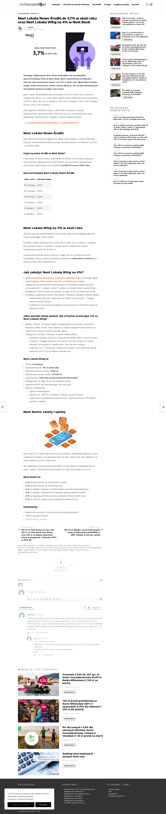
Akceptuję (43, 805)
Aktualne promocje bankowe (76, 4)
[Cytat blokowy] (47, 599)
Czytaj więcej (69, 692)
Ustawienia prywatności (21, 805)
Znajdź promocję (121, 4)
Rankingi (56, 4)
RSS (110, 791)
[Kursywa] (31, 599)
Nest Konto (36, 550)
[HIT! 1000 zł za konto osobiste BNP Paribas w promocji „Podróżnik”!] (115, 93)
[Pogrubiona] (28, 599)
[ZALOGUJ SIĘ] (151, 4)
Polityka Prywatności (25, 799)
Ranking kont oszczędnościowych (77, 794)
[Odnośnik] (54, 599)
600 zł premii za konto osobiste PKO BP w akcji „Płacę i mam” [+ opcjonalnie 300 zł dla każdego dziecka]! (131, 127)
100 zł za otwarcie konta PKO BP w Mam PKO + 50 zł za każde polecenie (129, 118)
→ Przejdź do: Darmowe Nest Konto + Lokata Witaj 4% (51, 122)
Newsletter (113, 794)
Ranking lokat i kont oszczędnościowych (79, 789)
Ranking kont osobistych (73, 796)
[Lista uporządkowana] (41, 599)
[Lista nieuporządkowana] (44, 599)
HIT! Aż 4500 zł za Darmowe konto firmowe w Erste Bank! (129, 182)
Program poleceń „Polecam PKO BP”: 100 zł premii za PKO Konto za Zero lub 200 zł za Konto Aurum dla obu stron (130, 137)
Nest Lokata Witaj (80, 550)
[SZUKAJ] (147, 4)
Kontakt (135, 4)
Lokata (59, 545)
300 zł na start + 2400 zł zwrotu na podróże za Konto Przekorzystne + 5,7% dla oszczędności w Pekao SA (134, 21)
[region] (29, 799)
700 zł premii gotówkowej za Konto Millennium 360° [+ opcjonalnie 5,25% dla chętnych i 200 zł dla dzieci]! (81, 705)
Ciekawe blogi (114, 789)
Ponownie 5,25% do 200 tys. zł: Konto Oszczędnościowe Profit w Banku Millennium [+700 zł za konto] (82, 678)
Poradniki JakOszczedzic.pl (74, 803)
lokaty (86, 545)
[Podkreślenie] (35, 599)
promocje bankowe (28, 552)
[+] (60, 599)
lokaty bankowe (27, 548)
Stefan (51, 641)
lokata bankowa (73, 545)
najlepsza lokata (45, 548)
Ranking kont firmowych (73, 798)
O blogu (107, 4)
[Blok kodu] (50, 599)
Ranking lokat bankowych (73, 791)
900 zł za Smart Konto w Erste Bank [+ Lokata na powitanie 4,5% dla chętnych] (135, 35)
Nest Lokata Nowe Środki (56, 550)
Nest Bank (24, 550)
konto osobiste (47, 545)
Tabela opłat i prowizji (36, 519)
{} (57, 599)
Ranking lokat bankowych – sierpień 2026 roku (78, 755)
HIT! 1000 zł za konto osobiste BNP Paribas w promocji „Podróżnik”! (132, 92)
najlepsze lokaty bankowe (88, 548)
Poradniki (96, 4)
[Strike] (38, 599)
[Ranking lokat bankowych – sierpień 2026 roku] (38, 763)
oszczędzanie (46, 669)
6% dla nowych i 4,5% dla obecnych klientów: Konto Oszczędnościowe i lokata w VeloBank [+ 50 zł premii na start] (82, 731)
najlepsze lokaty (64, 548)
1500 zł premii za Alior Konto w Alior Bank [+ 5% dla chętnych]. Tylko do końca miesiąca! (129, 163)
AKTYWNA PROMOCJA (28, 545)
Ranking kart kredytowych (74, 800)
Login (100, 580)
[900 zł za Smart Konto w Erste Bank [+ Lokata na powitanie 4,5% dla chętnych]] (115, 35)
